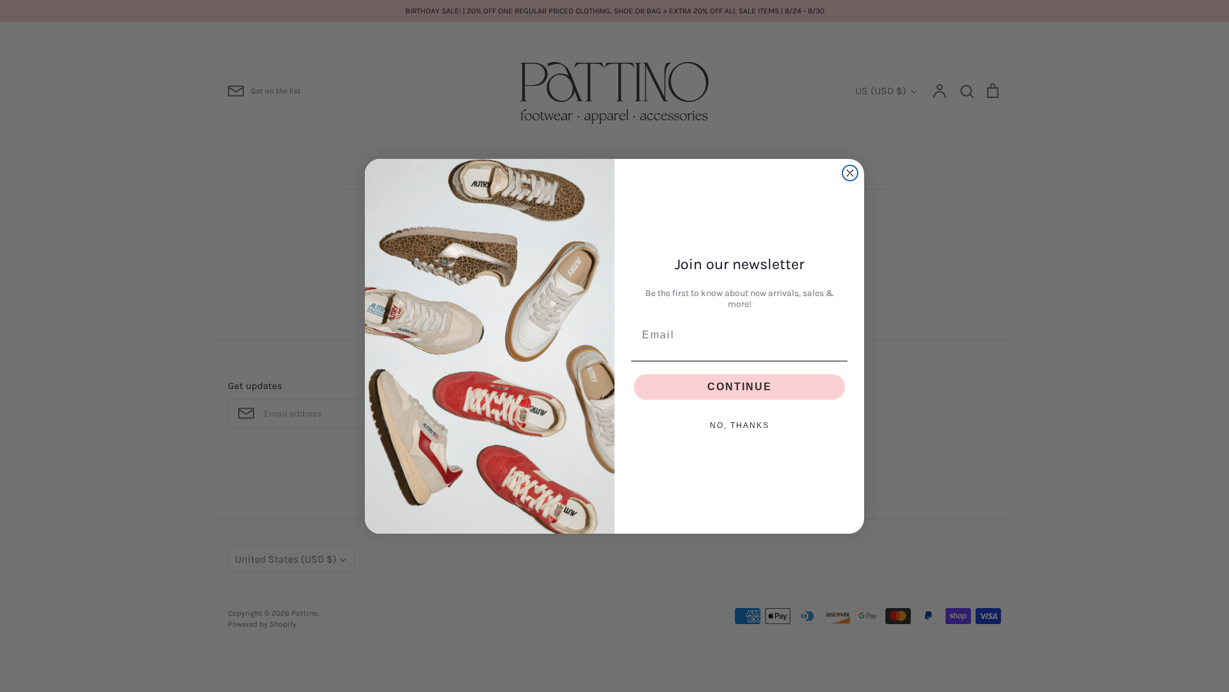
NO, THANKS (739, 425)
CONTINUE (739, 386)
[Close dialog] (850, 173)
